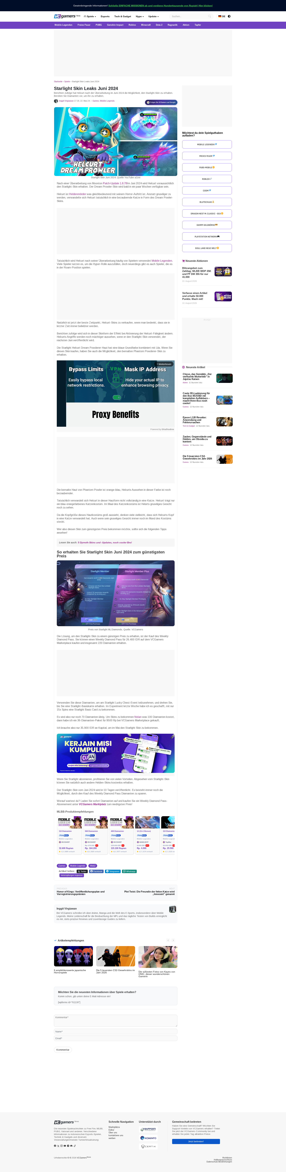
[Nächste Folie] (173, 940)
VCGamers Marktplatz (92, 804)
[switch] (229, 16)
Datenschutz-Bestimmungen (219, 1162)
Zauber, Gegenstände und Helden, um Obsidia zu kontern (197, 439)
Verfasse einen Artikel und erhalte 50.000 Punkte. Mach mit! (194, 296)
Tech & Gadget (122, 16)
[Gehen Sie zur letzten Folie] (168, 940)
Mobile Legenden (162, 260)
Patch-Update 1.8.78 (115, 183)
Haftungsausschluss (223, 1160)
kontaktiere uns (116, 1135)
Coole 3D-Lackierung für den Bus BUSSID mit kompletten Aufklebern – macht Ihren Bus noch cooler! (196, 398)
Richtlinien (227, 1158)
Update (152, 16)
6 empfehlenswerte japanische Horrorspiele (70, 971)
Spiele (90, 16)
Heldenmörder (77, 194)
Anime (185, 383)
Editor (111, 1130)
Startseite (58, 81)
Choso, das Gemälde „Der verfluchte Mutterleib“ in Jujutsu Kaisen (197, 376)
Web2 (92, 866)
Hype (139, 16)
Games (96, 101)
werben (112, 1138)
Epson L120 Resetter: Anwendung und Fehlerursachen (195, 420)
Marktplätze (114, 1127)
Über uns (113, 1132)
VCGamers (84, 1158)
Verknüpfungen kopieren (72, 875)
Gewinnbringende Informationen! (143, 5)
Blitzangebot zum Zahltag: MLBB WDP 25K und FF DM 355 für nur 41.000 (196, 272)
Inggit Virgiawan (66, 101)
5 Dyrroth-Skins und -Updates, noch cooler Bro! (105, 542)
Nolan (138, 717)
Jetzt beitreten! (196, 1141)
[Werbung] (143, 53)
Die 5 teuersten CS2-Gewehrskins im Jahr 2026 (115, 971)
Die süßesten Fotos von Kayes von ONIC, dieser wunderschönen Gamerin (157, 974)
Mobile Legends (107, 101)
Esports (105, 16)
